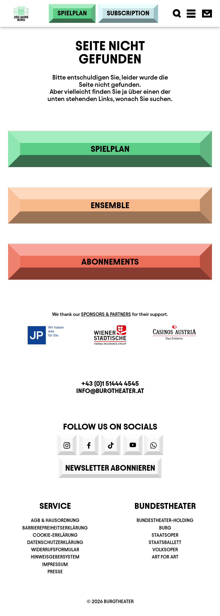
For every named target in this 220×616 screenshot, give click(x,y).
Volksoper (165, 549)
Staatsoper (165, 535)
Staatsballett (165, 542)
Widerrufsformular (55, 549)
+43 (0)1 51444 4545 (110, 383)
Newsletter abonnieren (110, 467)
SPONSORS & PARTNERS (106, 314)
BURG (165, 527)
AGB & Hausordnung (55, 520)
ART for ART (165, 556)
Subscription (128, 13)
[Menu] (191, 13)
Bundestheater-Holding (165, 520)
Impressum (55, 564)
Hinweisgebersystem (55, 556)
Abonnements (110, 261)
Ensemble (110, 205)
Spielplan (72, 13)
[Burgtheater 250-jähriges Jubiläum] (21, 13)
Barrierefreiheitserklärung (55, 527)
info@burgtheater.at (110, 390)
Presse (55, 571)
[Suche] (177, 13)
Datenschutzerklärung (55, 542)
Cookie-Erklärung (55, 535)
